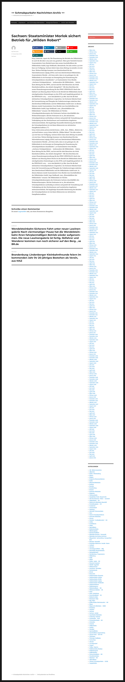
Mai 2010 (91, 347)
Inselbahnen (92, 523)
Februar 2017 (92, 202)
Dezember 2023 (93, 55)
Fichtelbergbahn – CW (95, 504)
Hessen (91, 518)
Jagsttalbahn (92, 527)
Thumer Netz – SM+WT (95, 634)
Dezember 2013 (93, 270)
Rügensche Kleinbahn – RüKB (97, 606)
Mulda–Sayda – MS (94, 561)
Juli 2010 (91, 343)
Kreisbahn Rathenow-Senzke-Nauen (99, 543)
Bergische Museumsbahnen (97, 479)
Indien (91, 522)
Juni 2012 (91, 302)
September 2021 (93, 104)
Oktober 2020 (93, 123)
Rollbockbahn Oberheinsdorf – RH (98, 602)
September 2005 (93, 447)
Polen (90, 591)
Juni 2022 (92, 87)
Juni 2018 (91, 173)
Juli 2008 (91, 386)
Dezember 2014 (93, 248)
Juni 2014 (91, 259)
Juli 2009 (91, 365)
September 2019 (93, 146)
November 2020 (93, 121)
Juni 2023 (91, 66)
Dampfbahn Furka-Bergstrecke (97, 497)
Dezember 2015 (93, 227)
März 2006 (92, 436)
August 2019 (92, 148)
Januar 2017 (92, 204)
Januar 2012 (92, 311)
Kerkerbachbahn (93, 529)
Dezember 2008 (93, 377)
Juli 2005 (91, 450)
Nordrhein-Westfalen (95, 568)
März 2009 (92, 372)
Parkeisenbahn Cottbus (95, 577)
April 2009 (92, 370)
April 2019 (92, 155)
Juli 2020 (91, 129)
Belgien (91, 477)
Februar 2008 (93, 395)
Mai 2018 (91, 175)
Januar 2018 (92, 182)
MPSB (91, 559)
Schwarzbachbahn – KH (96, 620)
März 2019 (92, 157)
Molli (90, 557)
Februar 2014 (92, 266)
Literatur (91, 547)
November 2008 (93, 379)
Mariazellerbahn (93, 552)
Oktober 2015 (93, 231)
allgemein (92, 472)
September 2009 (93, 361)
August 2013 (92, 277)
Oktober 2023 (93, 59)
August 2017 (92, 191)
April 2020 (92, 134)
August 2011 (92, 320)
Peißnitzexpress (93, 586)
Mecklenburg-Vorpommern (97, 554)
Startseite (14, 22)
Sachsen (13, 56)
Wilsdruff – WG (93, 658)
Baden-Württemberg (95, 473)
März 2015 (92, 243)
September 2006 (93, 425)
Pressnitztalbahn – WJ (95, 595)
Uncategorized (93, 643)
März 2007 (92, 415)
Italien (91, 525)
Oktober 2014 (93, 252)
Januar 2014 (92, 268)
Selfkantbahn (93, 625)
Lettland (91, 545)
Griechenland (93, 507)
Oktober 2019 (93, 145)
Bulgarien (92, 493)
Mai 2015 (91, 239)
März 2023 (92, 71)
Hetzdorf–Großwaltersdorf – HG (98, 520)
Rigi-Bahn (92, 600)
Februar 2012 (92, 309)
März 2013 (92, 286)
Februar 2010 (92, 352)
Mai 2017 (91, 197)
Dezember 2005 (93, 441)
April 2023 (92, 70)
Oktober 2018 (93, 166)
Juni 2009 (92, 366)
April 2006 (92, 434)
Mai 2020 (91, 132)
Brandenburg (93, 488)
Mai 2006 (91, 433)
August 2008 (92, 384)
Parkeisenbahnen (94, 584)
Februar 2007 (93, 416)
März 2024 (92, 50)
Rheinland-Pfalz (93, 599)
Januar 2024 (92, 53)
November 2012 (93, 293)
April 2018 (92, 177)
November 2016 (93, 207)
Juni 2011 (91, 323)
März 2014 (92, 264)
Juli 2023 (91, 64)
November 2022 (93, 79)
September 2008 (93, 382)
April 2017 (92, 198)
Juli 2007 (91, 408)
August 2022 (92, 84)
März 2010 (92, 350)
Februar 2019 (93, 159)
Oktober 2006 (93, 424)
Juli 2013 (91, 279)
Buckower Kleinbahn (95, 491)
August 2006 (92, 427)
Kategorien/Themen (52, 22)
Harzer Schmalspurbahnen (96, 515)
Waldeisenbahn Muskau (95, 649)
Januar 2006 (92, 440)
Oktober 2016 (93, 209)
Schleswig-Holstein (94, 616)
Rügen (91, 604)
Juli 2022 (91, 86)
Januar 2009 (92, 375)
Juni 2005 (92, 452)
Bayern (91, 475)
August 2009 (92, 363)
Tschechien (92, 640)
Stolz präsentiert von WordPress (46, 674)
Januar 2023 (92, 75)
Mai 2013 (91, 282)
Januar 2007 (92, 418)
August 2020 (92, 127)
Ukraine (91, 641)
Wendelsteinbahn (94, 656)
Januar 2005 (92, 458)
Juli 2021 (91, 107)
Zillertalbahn (92, 659)
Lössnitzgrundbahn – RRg (96, 549)
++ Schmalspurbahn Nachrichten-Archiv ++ (38, 12)
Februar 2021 (92, 116)
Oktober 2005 (93, 445)
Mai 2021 (91, 111)
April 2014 (92, 263)
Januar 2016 (92, 225)
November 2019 (93, 143)
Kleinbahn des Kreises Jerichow (97, 536)
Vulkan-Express (93, 647)
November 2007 (93, 400)
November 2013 (93, 272)
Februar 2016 (93, 223)
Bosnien (91, 486)
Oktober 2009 (93, 359)
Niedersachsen (93, 566)
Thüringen (92, 636)
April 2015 (92, 241)
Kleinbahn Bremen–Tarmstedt (97, 534)
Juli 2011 (91, 322)
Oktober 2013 (92, 273)
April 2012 (92, 306)
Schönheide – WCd (94, 618)
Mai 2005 (91, 454)
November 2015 (93, 229)
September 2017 (93, 189)
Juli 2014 (91, 257)
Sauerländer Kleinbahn (95, 615)
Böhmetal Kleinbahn (95, 482)
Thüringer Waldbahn (95, 638)
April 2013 (92, 284)
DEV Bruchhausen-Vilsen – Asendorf (99, 498)
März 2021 (92, 114)
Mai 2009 (91, 368)
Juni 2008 (92, 388)
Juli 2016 (91, 214)
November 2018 (93, 164)
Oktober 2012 (93, 295)
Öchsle (91, 572)
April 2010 (92, 349)
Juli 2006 (91, 429)
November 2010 (93, 336)
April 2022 (92, 91)
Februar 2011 (92, 331)
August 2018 (92, 170)
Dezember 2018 (93, 163)
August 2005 (92, 449)
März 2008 (92, 393)
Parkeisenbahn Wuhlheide (96, 582)
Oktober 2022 (93, 80)
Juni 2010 (91, 345)
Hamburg (92, 509)
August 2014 (92, 256)
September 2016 (93, 211)
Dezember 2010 (93, 334)
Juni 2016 (91, 216)
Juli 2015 (91, 236)
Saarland (91, 609)
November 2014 (93, 250)
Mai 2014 (91, 261)
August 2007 (92, 406)
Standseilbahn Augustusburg (97, 633)
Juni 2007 (92, 409)
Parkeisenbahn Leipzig (95, 581)
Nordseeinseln (93, 570)
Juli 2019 (91, 150)
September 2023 (93, 61)
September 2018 (93, 168)
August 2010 (92, 341)
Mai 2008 (91, 390)
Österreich (92, 574)
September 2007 (93, 404)
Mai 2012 (91, 304)
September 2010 (93, 340)
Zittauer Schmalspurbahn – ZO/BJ (98, 661)
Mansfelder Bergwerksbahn (97, 550)
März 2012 (92, 307)
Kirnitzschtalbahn (94, 532)
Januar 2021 (92, 118)
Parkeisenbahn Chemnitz (96, 575)
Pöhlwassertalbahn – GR (96, 590)
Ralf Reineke (14, 51)
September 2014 (93, 254)
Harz (90, 513)
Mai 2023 (91, 68)
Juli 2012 (91, 300)
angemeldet (22, 211)
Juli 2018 (91, 172)
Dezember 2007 (93, 399)
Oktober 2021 (93, 102)
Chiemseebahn (93, 495)
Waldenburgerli (93, 650)
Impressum (22, 22)
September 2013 (93, 275)
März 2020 (92, 136)
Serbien (91, 627)
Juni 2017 (91, 195)
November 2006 (93, 422)
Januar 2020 (92, 139)
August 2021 (92, 105)
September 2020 (93, 125)
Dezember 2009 (93, 356)
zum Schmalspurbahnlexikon (35, 22)
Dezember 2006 (93, 420)
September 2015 (93, 232)
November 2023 (93, 57)
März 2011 (92, 329)
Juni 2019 (91, 152)
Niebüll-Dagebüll (94, 565)
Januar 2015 (92, 247)
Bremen (91, 490)
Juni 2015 (91, 238)
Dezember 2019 (93, 141)
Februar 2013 (92, 288)
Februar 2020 (93, 138)
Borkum (91, 484)
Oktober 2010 (93, 338)
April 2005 (92, 456)
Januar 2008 (92, 397)
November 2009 (93, 357)
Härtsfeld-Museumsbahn (96, 511)
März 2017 (92, 200)
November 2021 (93, 100)
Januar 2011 (92, 332)
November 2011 (93, 315)
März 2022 (92, 93)
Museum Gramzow (94, 563)
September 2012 (93, 297)
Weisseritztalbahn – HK (95, 654)
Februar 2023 (93, 73)
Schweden (92, 622)
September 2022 (93, 82)
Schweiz (91, 624)
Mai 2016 (91, 218)
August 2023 (92, 62)
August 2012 (92, 298)
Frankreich (92, 506)
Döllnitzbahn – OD (94, 500)
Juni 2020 (92, 130)
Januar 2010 (92, 354)
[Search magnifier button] (112, 37)
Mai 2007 (91, 411)
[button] (37, 47)
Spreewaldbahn (93, 631)
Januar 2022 (92, 96)
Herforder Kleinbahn (95, 516)
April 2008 (92, 391)
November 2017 (93, 186)
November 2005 (93, 443)
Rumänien (92, 608)
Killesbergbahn (93, 531)
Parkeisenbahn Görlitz (95, 579)
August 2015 (92, 234)
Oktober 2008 (93, 381)
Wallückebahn (93, 652)
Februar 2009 (93, 374)
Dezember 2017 (93, 184)
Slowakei (91, 629)
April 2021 (92, 112)
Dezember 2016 (93, 205)
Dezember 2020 (93, 120)
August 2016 (92, 213)
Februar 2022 (93, 95)
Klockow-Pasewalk (94, 541)
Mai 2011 (91, 325)
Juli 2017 (91, 193)
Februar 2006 (93, 438)
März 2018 (92, 179)
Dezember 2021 (93, 98)
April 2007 (92, 413)
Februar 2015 (92, 245)
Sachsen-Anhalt (93, 613)
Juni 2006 (92, 431)
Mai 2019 (91, 154)
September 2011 (93, 318)
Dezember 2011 (93, 313)
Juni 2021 (91, 109)
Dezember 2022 (93, 77)
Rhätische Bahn (93, 597)
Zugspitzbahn (93, 663)
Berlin (91, 481)
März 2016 (92, 222)
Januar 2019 (92, 161)
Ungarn (91, 645)
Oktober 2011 (92, 316)
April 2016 (92, 220)
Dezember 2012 (93, 291)
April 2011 (92, 327)
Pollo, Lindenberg (94, 593)
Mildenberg (92, 556)
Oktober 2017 (93, 188)
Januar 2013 (92, 290)
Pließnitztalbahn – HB (95, 588)
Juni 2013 (91, 281)
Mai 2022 (91, 89)
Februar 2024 (93, 52)
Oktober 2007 (93, 402)
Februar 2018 (92, 180)
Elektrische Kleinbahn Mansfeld (98, 502)
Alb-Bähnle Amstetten (95, 470)
